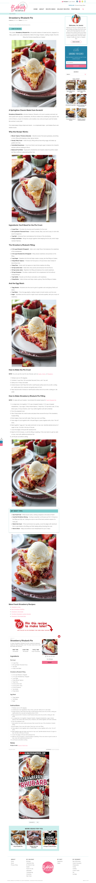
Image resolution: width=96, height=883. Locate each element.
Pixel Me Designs (39, 880)
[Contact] (85, 1)
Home (12, 861)
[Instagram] (82, 1)
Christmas (28, 874)
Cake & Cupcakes (77, 863)
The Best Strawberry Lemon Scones (21, 614)
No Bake (75, 874)
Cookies (75, 868)
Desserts (32, 822)
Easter (28, 866)
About (12, 863)
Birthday (28, 861)
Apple (39, 374)
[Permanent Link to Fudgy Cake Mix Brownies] (34, 844)
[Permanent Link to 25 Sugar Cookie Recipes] (50, 844)
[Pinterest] (80, 1)
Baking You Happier (19, 7)
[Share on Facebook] (1, 442)
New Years (29, 876)
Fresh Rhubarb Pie (51, 400)
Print (50, 662)
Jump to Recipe (16, 28)
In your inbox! (69, 1)
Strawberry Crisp (15, 607)
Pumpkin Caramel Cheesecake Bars (81, 119)
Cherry (44, 374)
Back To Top (85, 880)
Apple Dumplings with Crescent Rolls (81, 105)
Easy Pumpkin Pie (18, 846)
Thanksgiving (29, 872)
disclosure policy (27, 24)
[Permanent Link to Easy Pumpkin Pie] (18, 844)
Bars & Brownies (77, 861)
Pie (37, 822)
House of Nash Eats (23, 745)
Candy (74, 866)
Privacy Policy (14, 865)
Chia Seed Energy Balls (71, 105)
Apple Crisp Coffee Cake (81, 92)
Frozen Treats (76, 870)
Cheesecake (76, 865)
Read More (76, 41)
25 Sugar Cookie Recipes (49, 846)
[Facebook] (77, 1)
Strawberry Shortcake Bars (18, 616)
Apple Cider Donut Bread (71, 92)
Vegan (58, 863)
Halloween (28, 870)
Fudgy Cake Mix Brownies (34, 847)
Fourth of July (29, 868)
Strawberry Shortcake (17, 611)
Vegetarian (60, 861)
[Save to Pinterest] (1, 444)
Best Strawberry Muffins (17, 609)
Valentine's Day (30, 863)
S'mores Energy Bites (80, 5)
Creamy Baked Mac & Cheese (70, 119)
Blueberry (50, 374)
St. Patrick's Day (30, 865)
